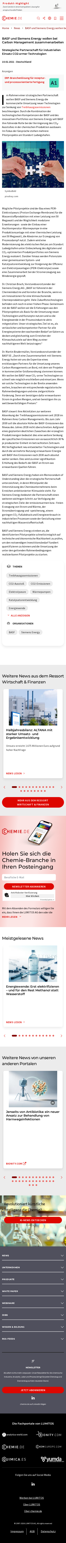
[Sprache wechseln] (49, 18)
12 (53, 787)
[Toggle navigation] (62, 18)
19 (41, 791)
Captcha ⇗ (47, 900)
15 (28, 791)
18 (38, 791)
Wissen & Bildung (13, 1327)
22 (43, 1181)
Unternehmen (11, 1267)
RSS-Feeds (8, 1339)
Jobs (5, 1315)
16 (31, 791)
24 (50, 1181)
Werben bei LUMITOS (31, 1497)
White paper (10, 1291)
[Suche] (38, 18)
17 (35, 791)
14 (24, 791)
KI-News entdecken (33, 1220)
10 (46, 787)
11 (50, 787)
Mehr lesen (10, 916)
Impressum (17, 1531)
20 (45, 791)
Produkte (8, 1279)
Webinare (8, 1303)
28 (36, 1185)
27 (33, 1185)
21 (40, 1181)
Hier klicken (32, 896)
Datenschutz (48, 1531)
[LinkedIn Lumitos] (33, 1484)
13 (21, 791)
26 (29, 1185)
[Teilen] (44, 18)
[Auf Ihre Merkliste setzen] (55, 19)
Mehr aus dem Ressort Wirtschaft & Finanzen (33, 802)
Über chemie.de (33, 1511)
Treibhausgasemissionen (35, 107)
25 (53, 1181)
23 (46, 1181)
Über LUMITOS (31, 1504)
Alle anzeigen (20, 615)
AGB (32, 1531)
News (5, 1255)
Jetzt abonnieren (33, 1390)
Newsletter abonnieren (29, 886)
